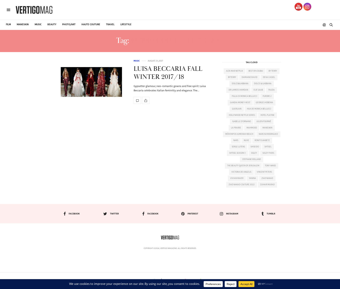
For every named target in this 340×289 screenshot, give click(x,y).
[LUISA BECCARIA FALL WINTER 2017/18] (91, 82)
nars (235, 140)
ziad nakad (267, 178)
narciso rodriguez (268, 134)
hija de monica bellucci (259, 109)
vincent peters (264, 172)
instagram (232, 214)
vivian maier (236, 178)
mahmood (252, 128)
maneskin (267, 128)
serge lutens (238, 147)
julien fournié (263, 122)
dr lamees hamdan (238, 90)
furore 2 (267, 96)
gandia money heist (240, 103)
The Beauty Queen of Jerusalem (243, 166)
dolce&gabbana (240, 84)
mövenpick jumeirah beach (239, 134)
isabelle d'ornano (241, 122)
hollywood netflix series (242, 115)
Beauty (51, 24)
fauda (271, 90)
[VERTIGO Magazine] (34, 10)
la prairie (236, 128)
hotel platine (267, 115)
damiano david (249, 77)
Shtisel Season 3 (237, 153)
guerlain (236, 109)
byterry (232, 77)
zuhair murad (267, 185)
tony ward (270, 166)
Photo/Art (69, 24)
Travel (110, 24)
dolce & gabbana (263, 84)
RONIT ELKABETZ (262, 140)
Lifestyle (125, 24)
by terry (273, 71)
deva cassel (269, 77)
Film (8, 24)
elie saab (258, 90)
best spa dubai (256, 71)
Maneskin (23, 24)
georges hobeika (264, 103)
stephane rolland (251, 159)
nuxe (246, 140)
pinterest (193, 214)
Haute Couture (90, 24)
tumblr (271, 214)
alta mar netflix (234, 71)
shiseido (254, 147)
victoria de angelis (241, 172)
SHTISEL (268, 147)
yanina (252, 178)
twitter (114, 214)
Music (38, 24)
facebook (74, 214)
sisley (254, 153)
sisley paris (268, 153)
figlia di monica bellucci (244, 96)
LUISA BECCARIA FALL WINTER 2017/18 (168, 73)
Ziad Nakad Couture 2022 (242, 185)
